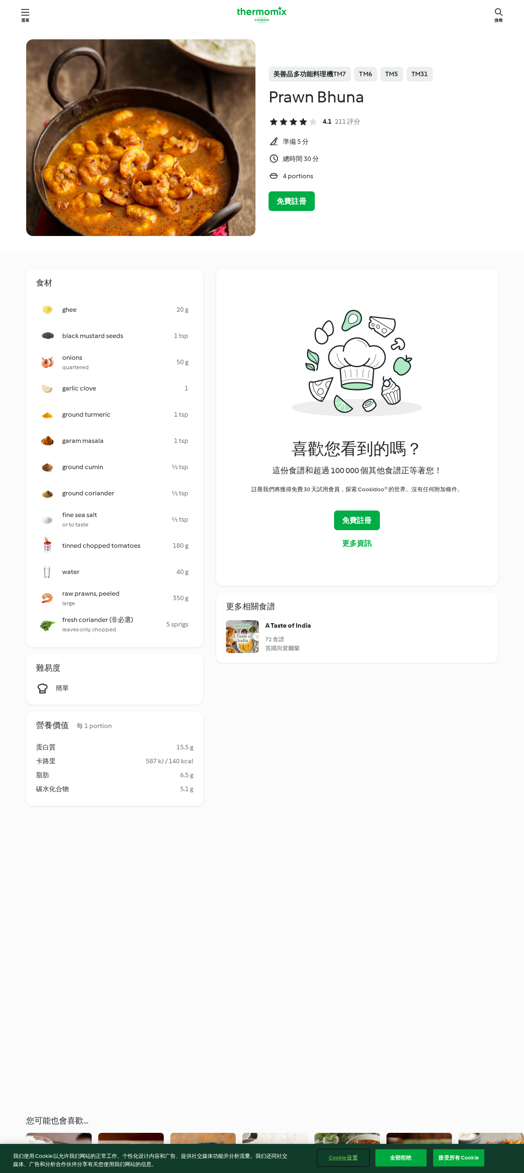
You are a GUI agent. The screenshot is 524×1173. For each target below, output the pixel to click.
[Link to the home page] (262, 15)
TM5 (391, 74)
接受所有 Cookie (458, 1158)
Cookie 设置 (343, 1158)
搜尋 (499, 20)
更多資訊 (357, 543)
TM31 (419, 74)
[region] (262, 1158)
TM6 (365, 74)
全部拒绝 (401, 1158)
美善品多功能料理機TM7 (309, 74)
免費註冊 (292, 201)
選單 (25, 20)
